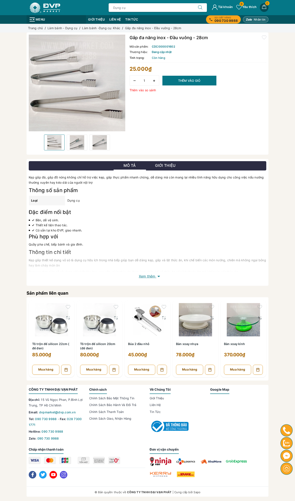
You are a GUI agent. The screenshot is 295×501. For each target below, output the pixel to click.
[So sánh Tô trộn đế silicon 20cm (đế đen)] (116, 318)
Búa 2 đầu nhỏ (138, 344)
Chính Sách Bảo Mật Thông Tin (111, 398)
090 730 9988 (46, 419)
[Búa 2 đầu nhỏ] (147, 318)
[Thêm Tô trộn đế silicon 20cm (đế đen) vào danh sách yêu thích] (116, 307)
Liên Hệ (115, 19)
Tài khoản (225, 7)
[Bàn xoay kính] (243, 318)
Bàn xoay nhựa (187, 344)
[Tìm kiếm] (200, 7)
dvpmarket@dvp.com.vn (57, 412)
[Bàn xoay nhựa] (195, 318)
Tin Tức (131, 19)
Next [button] (278, 342)
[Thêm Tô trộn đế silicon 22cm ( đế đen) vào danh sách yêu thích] (68, 307)
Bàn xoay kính (234, 344)
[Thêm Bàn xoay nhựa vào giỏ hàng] (210, 370)
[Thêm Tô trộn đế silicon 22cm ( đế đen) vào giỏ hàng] (66, 370)
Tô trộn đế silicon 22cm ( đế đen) (51, 346)
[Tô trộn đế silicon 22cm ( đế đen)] (52, 318)
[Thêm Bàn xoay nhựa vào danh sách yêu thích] (212, 307)
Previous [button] (17, 342)
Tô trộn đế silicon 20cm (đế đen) (97, 346)
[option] (77, 83)
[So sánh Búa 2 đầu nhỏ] (164, 318)
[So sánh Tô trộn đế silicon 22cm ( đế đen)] (68, 318)
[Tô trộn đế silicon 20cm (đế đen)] (99, 318)
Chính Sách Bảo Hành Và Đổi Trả (112, 405)
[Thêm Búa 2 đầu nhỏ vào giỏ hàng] (162, 370)
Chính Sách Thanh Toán (106, 412)
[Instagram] (63, 475)
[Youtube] (53, 475)
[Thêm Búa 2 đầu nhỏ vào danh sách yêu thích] (164, 307)
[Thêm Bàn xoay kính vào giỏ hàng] (258, 370)
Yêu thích (249, 7)
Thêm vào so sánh (143, 90)
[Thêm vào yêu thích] (264, 37)
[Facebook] (32, 475)
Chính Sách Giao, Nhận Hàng (110, 418)
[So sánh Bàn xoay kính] (260, 318)
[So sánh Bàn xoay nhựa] (212, 318)
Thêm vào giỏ (189, 80)
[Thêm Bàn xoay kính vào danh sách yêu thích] (260, 307)
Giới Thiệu (96, 19)
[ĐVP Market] (45, 7)
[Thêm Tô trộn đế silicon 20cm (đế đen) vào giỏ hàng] (114, 370)
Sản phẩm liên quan (47, 293)
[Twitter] (43, 475)
